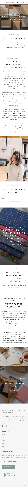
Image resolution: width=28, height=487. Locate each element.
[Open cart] (26, 2)
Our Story (4, 435)
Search (4, 443)
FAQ (3, 438)
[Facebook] (2, 426)
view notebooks (14, 390)
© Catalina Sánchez (14, 483)
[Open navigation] (2, 2)
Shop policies (5, 446)
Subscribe (8, 467)
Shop (3, 440)
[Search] (23, 2)
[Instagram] (6, 426)
